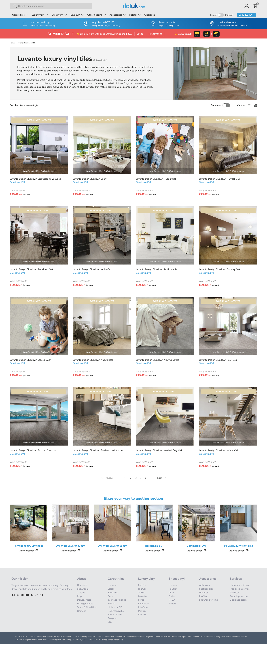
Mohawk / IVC (115, 607)
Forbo (141, 599)
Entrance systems (208, 599)
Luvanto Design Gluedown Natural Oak (93, 360)
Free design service (240, 588)
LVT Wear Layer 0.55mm (112, 545)
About (81, 578)
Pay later (234, 592)
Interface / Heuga (117, 599)
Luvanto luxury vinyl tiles (26, 43)
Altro (171, 592)
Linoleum (75, 14)
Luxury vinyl (38, 14)
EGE (110, 622)
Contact (81, 611)
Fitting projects (85, 603)
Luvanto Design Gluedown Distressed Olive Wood (35, 178)
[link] (107, 478)
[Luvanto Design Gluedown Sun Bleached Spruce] (102, 416)
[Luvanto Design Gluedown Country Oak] (228, 235)
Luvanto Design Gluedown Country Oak (219, 269)
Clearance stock (238, 599)
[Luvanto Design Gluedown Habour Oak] (165, 145)
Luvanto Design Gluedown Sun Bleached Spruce (98, 450)
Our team (82, 585)
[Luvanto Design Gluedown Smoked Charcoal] (39, 416)
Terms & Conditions (87, 607)
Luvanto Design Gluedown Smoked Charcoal (33, 450)
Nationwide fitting (239, 585)
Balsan (111, 588)
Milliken (111, 603)
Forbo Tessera (115, 614)
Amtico (142, 614)
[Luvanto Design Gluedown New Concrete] (165, 326)
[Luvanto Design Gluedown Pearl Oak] (228, 326)
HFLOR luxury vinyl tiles (238, 545)
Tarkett (141, 592)
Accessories (116, 14)
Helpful (133, 14)
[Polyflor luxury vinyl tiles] (28, 523)
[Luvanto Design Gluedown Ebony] (102, 145)
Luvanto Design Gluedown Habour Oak (156, 178)
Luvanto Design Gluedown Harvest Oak (219, 178)
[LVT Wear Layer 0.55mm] (112, 523)
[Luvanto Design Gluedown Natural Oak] (102, 326)
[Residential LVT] (154, 523)
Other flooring (94, 14)
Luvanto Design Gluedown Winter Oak (218, 450)
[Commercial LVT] (196, 523)
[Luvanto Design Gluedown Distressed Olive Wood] (39, 145)
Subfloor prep (206, 588)
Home (12, 43)
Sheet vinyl (57, 14)
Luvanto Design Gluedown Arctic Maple (156, 269)
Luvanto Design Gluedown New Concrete (157, 360)
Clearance (149, 14)
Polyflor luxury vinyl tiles (28, 545)
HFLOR (142, 588)
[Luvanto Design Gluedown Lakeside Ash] (39, 326)
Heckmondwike (116, 611)
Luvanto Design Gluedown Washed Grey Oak (159, 450)
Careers (81, 592)
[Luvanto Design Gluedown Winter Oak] (228, 416)
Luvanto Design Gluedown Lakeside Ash (30, 360)
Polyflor (142, 585)
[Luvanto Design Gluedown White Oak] (102, 235)
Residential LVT (154, 545)
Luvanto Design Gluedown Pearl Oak (218, 360)
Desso (111, 596)
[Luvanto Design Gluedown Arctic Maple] (165, 235)
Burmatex (113, 592)
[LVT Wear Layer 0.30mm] (70, 523)
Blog (79, 596)
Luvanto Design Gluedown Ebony (90, 178)
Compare (216, 105)
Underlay (203, 592)
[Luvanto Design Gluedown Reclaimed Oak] (39, 235)
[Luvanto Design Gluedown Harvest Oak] (228, 145)
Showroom (83, 588)
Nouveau (112, 585)
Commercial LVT (196, 545)
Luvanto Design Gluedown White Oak (92, 269)
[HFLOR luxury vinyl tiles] (238, 523)
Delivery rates (84, 599)
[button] (255, 5)
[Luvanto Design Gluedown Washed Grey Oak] (165, 416)
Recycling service (239, 596)
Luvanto (142, 596)
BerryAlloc (143, 603)
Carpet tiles (18, 14)
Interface (143, 607)
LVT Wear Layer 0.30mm (70, 545)
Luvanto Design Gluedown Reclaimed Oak (31, 269)
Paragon (112, 618)
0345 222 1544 (246, 15)
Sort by (14, 105)
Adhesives (204, 585)
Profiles (203, 596)
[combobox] (51, 6)
